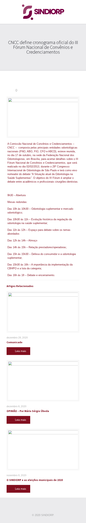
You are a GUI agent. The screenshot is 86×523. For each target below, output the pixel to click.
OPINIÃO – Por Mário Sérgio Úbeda (28, 411)
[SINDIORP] (43, 12)
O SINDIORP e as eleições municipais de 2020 (35, 480)
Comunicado (14, 342)
